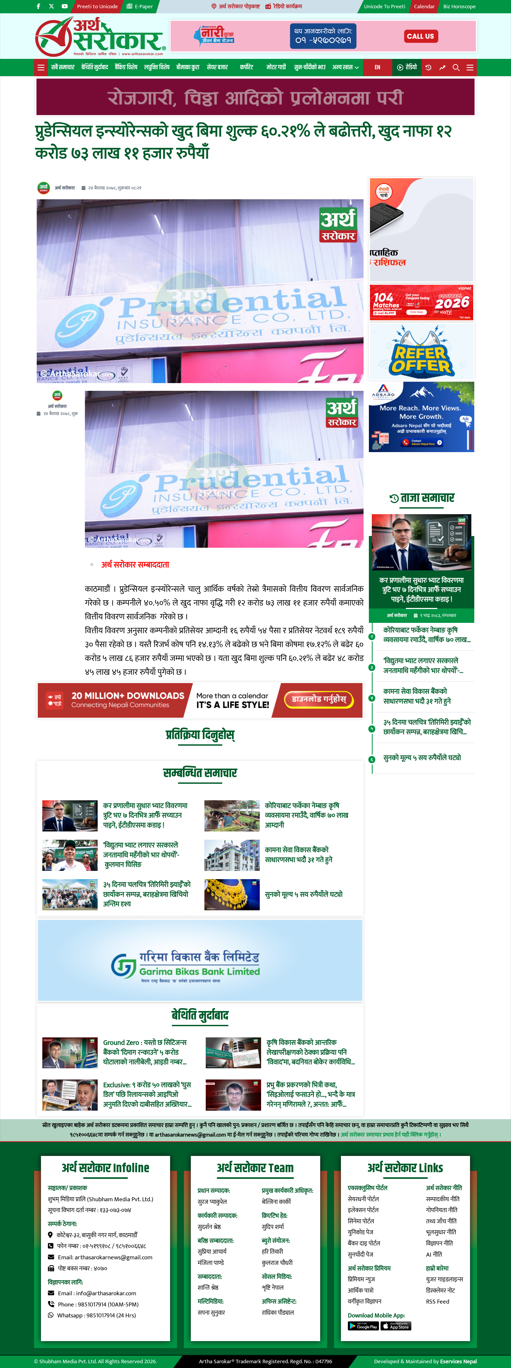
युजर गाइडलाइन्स (444, 1279)
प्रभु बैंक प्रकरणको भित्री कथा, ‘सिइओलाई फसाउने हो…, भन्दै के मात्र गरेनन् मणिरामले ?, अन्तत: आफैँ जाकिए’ (311, 1095)
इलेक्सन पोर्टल (363, 1210)
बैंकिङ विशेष (126, 67)
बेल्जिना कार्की (276, 1202)
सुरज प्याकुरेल (212, 1202)
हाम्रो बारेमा (437, 1269)
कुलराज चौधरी (277, 1263)
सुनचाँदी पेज (360, 1255)
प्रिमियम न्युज (361, 1279)
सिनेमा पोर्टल (361, 1221)
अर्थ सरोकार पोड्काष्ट (239, 6)
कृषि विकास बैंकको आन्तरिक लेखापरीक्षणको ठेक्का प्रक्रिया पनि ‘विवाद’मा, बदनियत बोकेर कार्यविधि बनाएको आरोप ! (309, 1052)
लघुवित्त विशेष (157, 67)
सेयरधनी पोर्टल (363, 1199)
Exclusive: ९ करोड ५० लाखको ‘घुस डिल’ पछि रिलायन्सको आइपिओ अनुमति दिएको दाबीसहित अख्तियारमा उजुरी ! (148, 1095)
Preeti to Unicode (97, 6)
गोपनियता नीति (442, 1210)
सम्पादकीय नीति (443, 1199)
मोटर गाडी (276, 67)
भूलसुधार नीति (441, 1232)
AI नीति (434, 1255)
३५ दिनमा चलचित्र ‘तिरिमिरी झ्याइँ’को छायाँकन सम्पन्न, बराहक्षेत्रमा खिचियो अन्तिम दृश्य (147, 894)
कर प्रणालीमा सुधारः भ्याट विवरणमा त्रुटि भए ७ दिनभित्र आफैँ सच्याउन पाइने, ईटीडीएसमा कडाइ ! (145, 815)
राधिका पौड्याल (278, 1313)
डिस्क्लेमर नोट (440, 1291)
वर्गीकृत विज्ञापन (364, 1302)
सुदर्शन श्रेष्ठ (209, 1227)
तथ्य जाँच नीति (441, 1221)
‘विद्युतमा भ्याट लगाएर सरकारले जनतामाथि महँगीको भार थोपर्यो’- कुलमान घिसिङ (141, 855)
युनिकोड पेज (360, 1232)
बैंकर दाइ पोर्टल (364, 1244)
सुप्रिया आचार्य (212, 1252)
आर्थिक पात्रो (360, 1291)
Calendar (424, 6)
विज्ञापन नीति (439, 1244)
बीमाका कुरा (187, 67)
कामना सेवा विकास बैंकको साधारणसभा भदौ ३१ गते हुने (298, 855)
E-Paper (144, 6)
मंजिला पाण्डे (211, 1263)
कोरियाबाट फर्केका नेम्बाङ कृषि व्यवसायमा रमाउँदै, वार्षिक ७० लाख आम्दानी (306, 815)
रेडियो (411, 67)
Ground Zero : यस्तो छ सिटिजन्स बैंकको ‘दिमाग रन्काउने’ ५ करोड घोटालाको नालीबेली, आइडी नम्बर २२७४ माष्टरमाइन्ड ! (145, 1052)
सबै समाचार (63, 67)
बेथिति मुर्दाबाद (94, 67)
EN (377, 67)
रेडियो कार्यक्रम (288, 6)
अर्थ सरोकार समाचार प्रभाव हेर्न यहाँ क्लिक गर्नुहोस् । (391, 1134)
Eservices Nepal (458, 1361)
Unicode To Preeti (384, 6)
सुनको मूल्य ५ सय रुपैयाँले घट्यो (304, 895)
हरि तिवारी (272, 1252)
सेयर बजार (217, 67)
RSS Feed (437, 1302)
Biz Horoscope (459, 6)
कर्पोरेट (246, 67)
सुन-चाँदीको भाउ (309, 67)
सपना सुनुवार (211, 1313)
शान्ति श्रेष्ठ (208, 1288)
